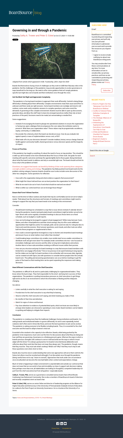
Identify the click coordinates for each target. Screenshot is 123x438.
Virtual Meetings (47, 398)
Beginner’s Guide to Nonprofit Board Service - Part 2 (102, 141)
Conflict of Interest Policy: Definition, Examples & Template (102, 113)
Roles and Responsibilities (25, 398)
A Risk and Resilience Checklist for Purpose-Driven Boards (101, 134)
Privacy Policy (55, 428)
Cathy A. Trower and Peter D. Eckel (36, 35)
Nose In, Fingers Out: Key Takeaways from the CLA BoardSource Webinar (102, 106)
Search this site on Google (99, 150)
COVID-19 (38, 398)
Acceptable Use (66, 428)
